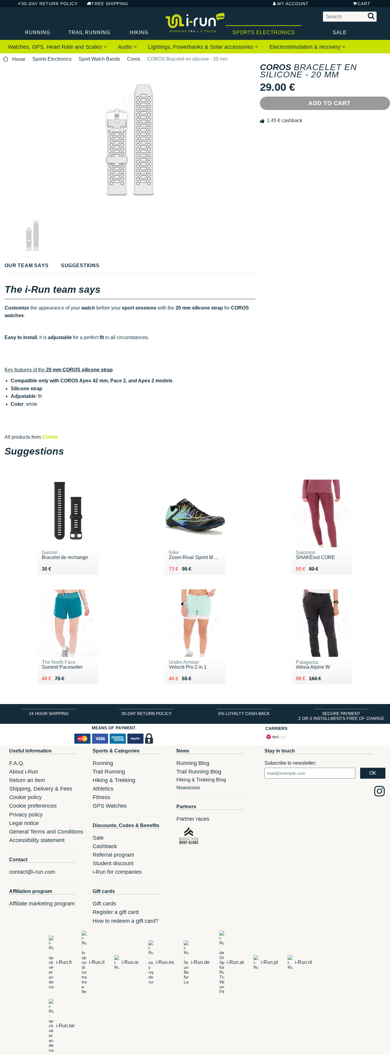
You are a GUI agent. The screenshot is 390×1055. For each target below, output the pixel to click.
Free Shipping (110, 3)
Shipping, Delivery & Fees (40, 789)
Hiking (139, 32)
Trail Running (89, 32)
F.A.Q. (16, 763)
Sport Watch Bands (99, 59)
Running (37, 32)
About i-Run (23, 772)
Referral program (113, 855)
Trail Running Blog (198, 772)
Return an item (27, 780)
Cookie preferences (33, 806)
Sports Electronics (263, 32)
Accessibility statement (37, 840)
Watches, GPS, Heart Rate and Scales (55, 47)
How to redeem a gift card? (125, 921)
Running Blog (192, 763)
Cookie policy (25, 797)
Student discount (113, 863)
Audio (125, 47)
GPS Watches (110, 806)
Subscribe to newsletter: (290, 763)
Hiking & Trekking (114, 780)
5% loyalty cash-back (244, 713)
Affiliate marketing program (42, 904)
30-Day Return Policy (49, 3)
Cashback (105, 846)
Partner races (192, 819)
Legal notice (24, 823)
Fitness (101, 797)
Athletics (103, 789)
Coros (133, 59)
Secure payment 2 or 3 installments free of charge (341, 716)
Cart (364, 3)
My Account (293, 3)
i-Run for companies (117, 872)
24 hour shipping (49, 713)
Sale (340, 32)
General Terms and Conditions (46, 832)
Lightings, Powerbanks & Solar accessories (201, 47)
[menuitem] (57, 46)
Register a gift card (116, 912)
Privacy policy (26, 815)
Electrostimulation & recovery (305, 47)
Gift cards (104, 904)
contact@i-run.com (32, 872)
